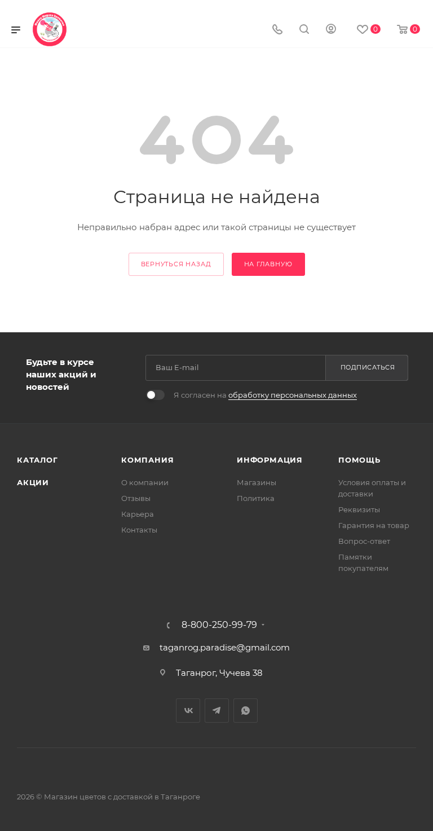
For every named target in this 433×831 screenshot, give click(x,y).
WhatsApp (245, 710)
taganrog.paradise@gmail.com (225, 647)
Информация (270, 459)
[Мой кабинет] (331, 30)
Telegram (217, 710)
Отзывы (136, 498)
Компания (147, 459)
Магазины (256, 482)
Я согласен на (265, 394)
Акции (33, 482)
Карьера (137, 513)
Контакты (139, 529)
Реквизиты (359, 509)
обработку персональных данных (292, 394)
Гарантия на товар (373, 525)
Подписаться (368, 367)
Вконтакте (188, 710)
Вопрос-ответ (364, 541)
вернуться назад (176, 264)
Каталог (37, 459)
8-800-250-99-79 (219, 625)
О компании (145, 482)
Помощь (359, 459)
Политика (256, 498)
